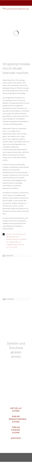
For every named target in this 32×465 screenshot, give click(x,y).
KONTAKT (16, 438)
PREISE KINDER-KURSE (16, 430)
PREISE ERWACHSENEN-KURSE (18, 419)
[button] (16, 241)
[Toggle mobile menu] (28, 13)
